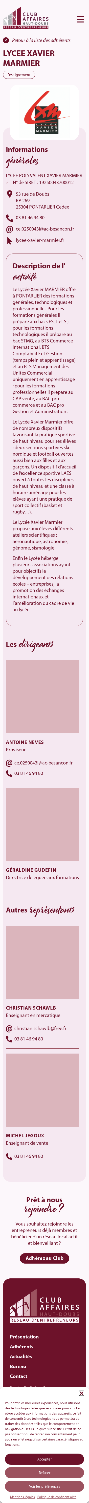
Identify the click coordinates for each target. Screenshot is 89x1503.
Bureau (18, 1366)
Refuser (44, 1473)
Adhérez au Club (45, 1258)
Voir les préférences (44, 1487)
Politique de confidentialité (56, 1497)
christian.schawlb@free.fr (40, 1028)
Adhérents (21, 1347)
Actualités (21, 1357)
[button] (81, 1393)
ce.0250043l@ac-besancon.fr (45, 229)
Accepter (44, 1459)
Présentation (24, 1337)
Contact (18, 1376)
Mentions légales (22, 1497)
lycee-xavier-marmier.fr (40, 240)
